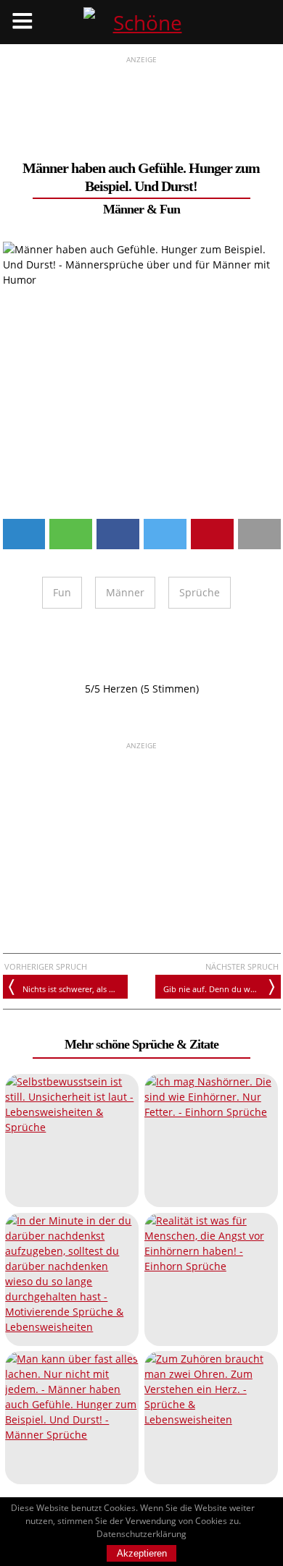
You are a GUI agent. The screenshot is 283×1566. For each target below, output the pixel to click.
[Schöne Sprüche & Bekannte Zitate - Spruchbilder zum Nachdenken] (141, 22)
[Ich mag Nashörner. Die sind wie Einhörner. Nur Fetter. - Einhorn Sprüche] (211, 1140)
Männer (125, 592)
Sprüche (199, 592)
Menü (22, 22)
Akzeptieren (142, 1553)
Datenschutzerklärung (141, 1534)
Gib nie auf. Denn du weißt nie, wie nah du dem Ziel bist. (221, 988)
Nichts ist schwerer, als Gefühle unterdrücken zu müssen (75, 988)
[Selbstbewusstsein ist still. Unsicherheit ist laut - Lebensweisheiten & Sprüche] (72, 1140)
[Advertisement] (142, 102)
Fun (170, 209)
